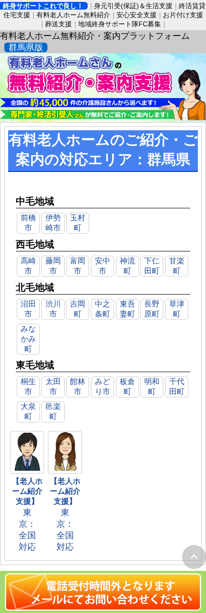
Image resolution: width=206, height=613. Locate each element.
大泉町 (28, 411)
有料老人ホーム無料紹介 (73, 15)
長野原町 (152, 309)
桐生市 (28, 386)
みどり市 (102, 386)
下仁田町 (152, 266)
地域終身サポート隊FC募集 (119, 24)
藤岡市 (53, 266)
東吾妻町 (127, 309)
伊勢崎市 (53, 223)
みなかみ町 (28, 339)
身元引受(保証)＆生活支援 (133, 6)
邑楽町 (53, 411)
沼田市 (28, 309)
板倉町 (127, 386)
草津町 (176, 309)
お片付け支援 (183, 15)
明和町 (152, 386)
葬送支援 (58, 24)
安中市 (102, 266)
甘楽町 (176, 266)
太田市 (53, 386)
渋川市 (53, 309)
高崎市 (28, 266)
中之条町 (102, 309)
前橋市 (28, 223)
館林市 (77, 386)
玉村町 (77, 223)
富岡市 (77, 266)
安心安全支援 (136, 15)
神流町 (127, 266)
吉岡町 (77, 309)
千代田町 (176, 386)
